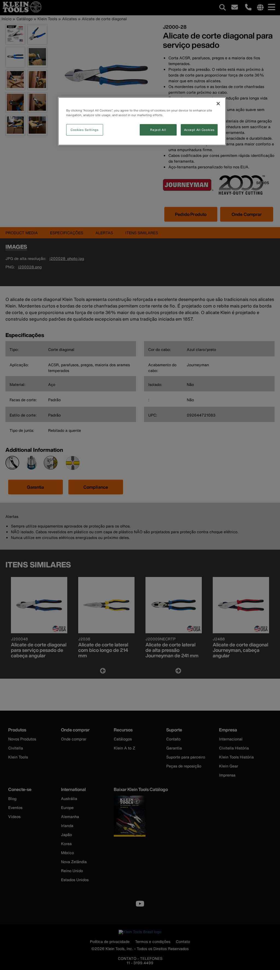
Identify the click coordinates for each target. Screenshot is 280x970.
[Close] (218, 104)
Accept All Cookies (199, 129)
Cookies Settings (84, 129)
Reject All (158, 129)
